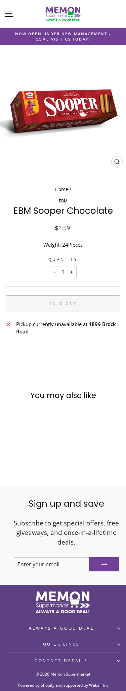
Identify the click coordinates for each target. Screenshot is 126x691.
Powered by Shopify (36, 685)
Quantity (63, 259)
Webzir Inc (99, 685)
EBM (63, 200)
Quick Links (61, 644)
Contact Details (61, 660)
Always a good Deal (61, 628)
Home (61, 189)
